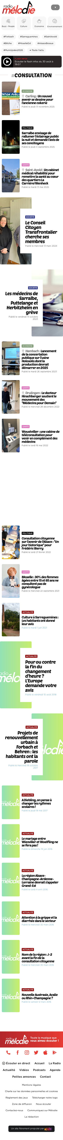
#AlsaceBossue (45, 43)
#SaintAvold (50, 37)
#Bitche (8, 43)
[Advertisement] (31, 489)
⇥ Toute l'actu (36, 50)
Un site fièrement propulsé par (28, 1129)
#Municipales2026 (13, 50)
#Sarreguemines (29, 37)
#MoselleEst (24, 43)
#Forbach (9, 37)
